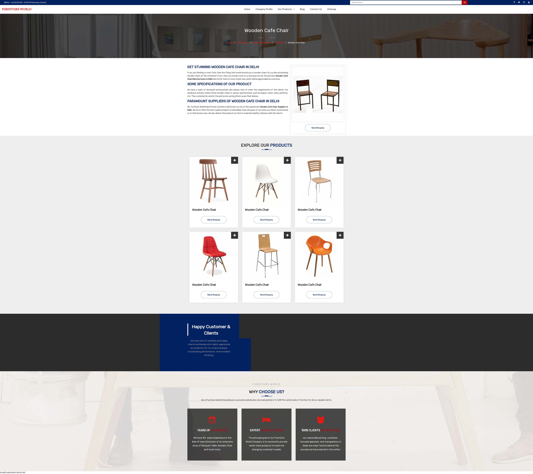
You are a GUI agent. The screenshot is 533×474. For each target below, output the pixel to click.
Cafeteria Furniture (262, 43)
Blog (302, 9)
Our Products (285, 9)
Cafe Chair (279, 43)
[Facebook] (514, 2)
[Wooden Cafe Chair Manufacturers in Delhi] (318, 94)
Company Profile (264, 9)
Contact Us (316, 9)
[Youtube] (529, 2)
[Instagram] (524, 2)
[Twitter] (519, 2)
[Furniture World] (16, 9)
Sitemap (331, 9)
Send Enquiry (317, 128)
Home (247, 9)
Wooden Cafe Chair (204, 209)
